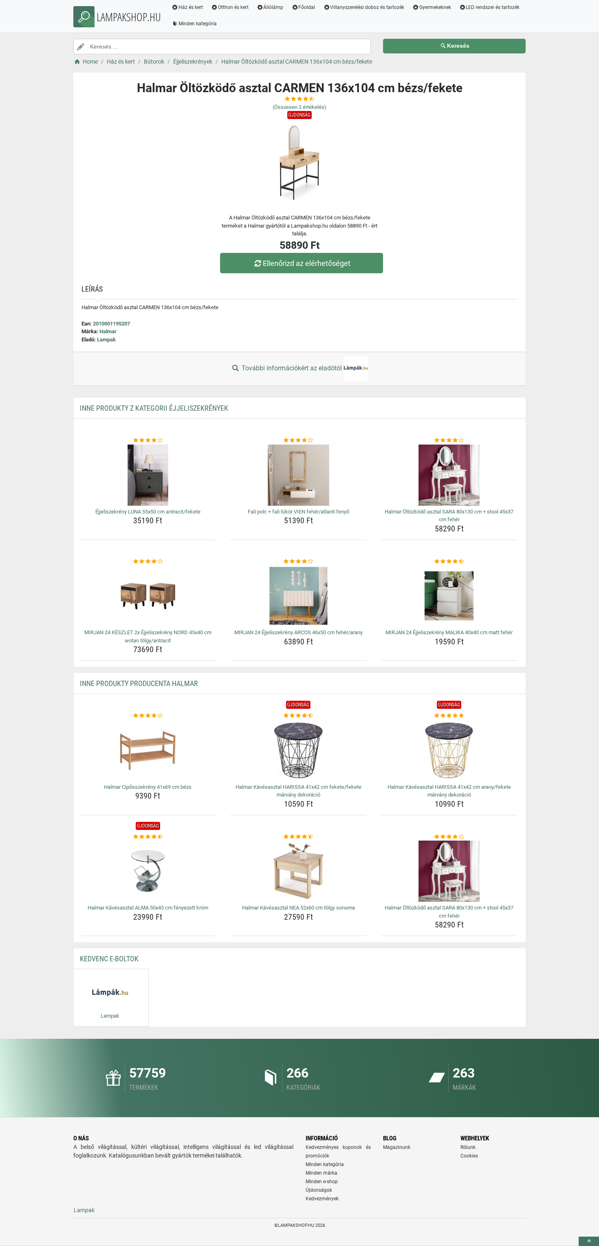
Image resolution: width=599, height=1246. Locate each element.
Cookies (469, 1156)
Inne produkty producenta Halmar (139, 683)
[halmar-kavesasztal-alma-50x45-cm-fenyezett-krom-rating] (148, 837)
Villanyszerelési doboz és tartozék (367, 7)
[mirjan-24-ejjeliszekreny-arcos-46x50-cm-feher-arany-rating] (298, 562)
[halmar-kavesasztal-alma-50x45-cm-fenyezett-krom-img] (148, 871)
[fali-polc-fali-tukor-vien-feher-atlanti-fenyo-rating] (298, 440)
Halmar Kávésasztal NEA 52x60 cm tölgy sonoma (298, 908)
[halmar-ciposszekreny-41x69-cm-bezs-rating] (148, 716)
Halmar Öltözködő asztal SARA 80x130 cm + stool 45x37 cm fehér (449, 516)
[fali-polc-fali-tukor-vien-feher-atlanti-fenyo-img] (298, 475)
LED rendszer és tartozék (493, 7)
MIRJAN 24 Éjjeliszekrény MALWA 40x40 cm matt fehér (449, 632)
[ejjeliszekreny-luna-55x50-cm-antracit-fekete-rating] (148, 440)
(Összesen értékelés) (299, 107)
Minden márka (321, 1173)
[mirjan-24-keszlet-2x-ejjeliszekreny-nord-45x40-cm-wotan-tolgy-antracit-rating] (148, 562)
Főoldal (306, 7)
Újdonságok (319, 1190)
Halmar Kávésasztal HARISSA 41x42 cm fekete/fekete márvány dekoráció (298, 791)
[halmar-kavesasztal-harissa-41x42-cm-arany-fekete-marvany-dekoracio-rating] (449, 716)
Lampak (106, 339)
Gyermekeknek (435, 7)
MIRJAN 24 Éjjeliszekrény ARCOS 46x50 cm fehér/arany (298, 632)
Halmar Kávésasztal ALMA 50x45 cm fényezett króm (148, 908)
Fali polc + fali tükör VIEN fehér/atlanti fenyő (298, 512)
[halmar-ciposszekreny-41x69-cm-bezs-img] (148, 750)
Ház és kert (190, 7)
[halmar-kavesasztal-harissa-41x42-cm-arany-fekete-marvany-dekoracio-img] (449, 750)
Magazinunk (396, 1147)
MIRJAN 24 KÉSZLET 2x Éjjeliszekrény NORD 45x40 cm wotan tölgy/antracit (147, 636)
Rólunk (468, 1147)
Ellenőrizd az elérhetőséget (306, 263)
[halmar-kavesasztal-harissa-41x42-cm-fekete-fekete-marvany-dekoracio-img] (298, 750)
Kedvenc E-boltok (109, 958)
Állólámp (273, 7)
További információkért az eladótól (292, 368)
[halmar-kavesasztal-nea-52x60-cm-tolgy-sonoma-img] (298, 871)
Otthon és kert (233, 7)
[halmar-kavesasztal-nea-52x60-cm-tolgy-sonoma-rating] (298, 837)
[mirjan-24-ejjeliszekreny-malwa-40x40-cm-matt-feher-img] (449, 595)
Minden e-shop (322, 1181)
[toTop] (589, 1241)
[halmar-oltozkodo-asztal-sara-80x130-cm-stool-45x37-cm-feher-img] (449, 475)
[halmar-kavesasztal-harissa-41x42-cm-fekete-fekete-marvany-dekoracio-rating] (298, 716)
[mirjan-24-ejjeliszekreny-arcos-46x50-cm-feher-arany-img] (298, 595)
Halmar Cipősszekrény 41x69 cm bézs (148, 787)
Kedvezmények (322, 1199)
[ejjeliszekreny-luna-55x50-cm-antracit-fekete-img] (148, 475)
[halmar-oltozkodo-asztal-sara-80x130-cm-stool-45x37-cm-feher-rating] (449, 440)
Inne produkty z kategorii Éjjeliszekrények (154, 408)
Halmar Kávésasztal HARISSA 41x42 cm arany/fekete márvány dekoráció (449, 791)
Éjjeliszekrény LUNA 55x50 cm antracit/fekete (147, 512)
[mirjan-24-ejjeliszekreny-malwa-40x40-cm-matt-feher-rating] (449, 562)
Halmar (108, 331)
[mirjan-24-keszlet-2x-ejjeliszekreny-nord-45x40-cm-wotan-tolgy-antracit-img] (148, 595)
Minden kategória (197, 24)
